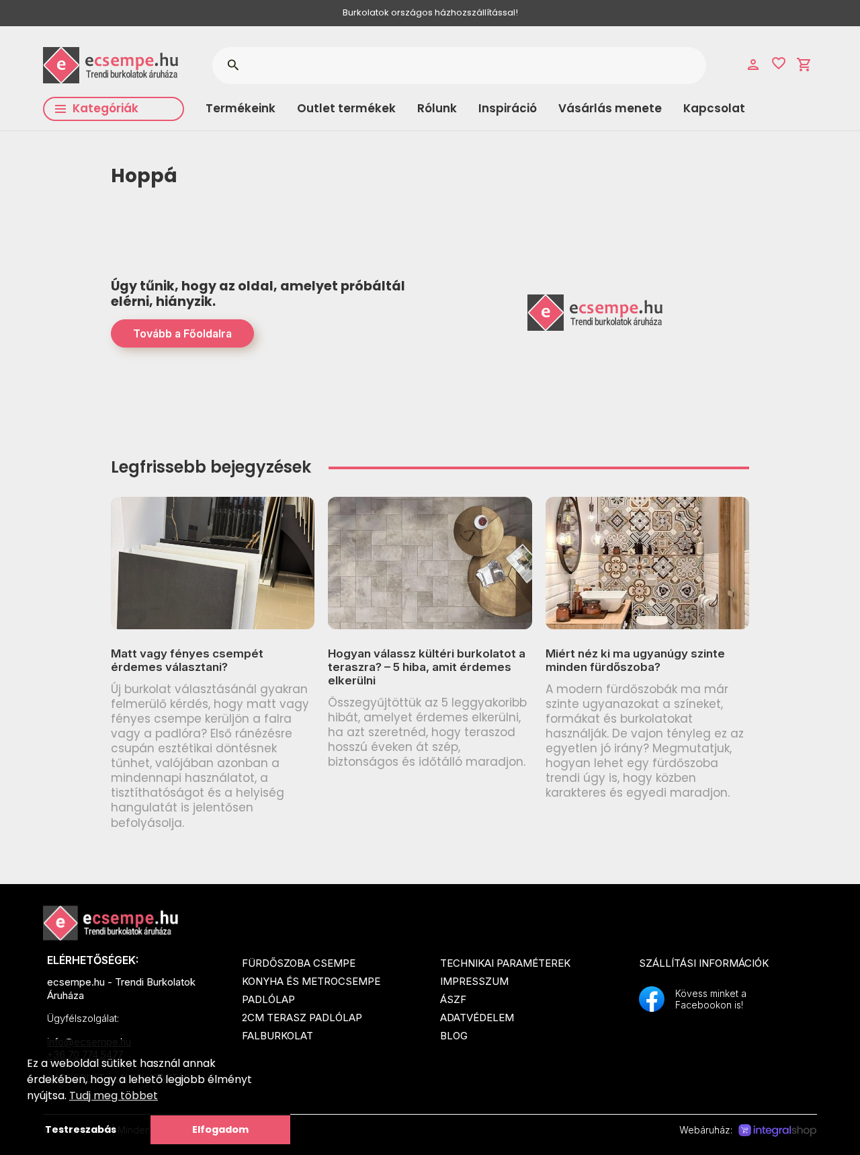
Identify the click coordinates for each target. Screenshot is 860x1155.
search (233, 65)
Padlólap (268, 999)
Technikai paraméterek (505, 963)
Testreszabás (80, 1129)
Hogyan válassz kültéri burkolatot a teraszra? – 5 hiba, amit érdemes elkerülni (426, 667)
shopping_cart (804, 64)
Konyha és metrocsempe (311, 981)
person (753, 64)
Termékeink (240, 108)
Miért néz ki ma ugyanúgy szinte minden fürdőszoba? (635, 660)
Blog (454, 1035)
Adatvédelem (477, 1017)
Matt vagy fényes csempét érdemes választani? (187, 660)
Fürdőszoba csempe (298, 963)
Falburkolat (277, 1035)
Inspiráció (507, 108)
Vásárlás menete (610, 108)
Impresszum (474, 981)
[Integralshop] (777, 1131)
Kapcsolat (714, 108)
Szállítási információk (704, 963)
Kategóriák (105, 108)
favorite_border (779, 63)
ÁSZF (453, 999)
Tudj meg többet (113, 1095)
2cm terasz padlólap (302, 1017)
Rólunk (437, 108)
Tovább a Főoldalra (182, 333)
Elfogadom (220, 1129)
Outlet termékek (346, 108)
